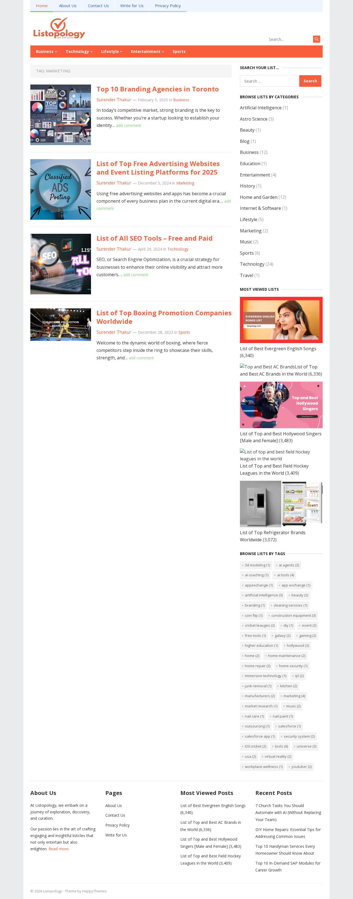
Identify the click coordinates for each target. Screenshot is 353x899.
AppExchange (259, 585)
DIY (288, 625)
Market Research (261, 706)
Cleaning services (290, 605)
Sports (179, 51)
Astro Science (254, 119)
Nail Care (254, 716)
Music (246, 242)
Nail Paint (283, 716)
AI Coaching (256, 574)
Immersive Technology (265, 675)
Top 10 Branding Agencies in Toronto (158, 88)
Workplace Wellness (264, 766)
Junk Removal (258, 685)
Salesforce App (260, 736)
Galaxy (282, 635)
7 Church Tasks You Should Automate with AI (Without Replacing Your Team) (288, 812)
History (247, 186)
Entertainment (146, 51)
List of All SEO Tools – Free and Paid (155, 238)
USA (250, 756)
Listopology (52, 891)
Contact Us (98, 5)
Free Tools (255, 635)
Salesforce (289, 726)
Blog (245, 141)
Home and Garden (258, 197)
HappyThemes (94, 891)
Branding (255, 605)
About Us (68, 5)
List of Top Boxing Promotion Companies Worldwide (164, 317)
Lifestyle (110, 51)
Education (250, 164)
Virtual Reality (278, 756)
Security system (299, 736)
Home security (293, 665)
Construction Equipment (293, 615)
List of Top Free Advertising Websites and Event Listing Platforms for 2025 (158, 167)
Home (42, 5)
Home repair (257, 665)
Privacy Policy (168, 5)
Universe (306, 746)
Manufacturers (260, 695)
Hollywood (298, 645)
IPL (299, 675)
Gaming (307, 635)
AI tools (285, 574)
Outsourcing (257, 726)
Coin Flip (254, 615)
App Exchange (296, 585)
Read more (58, 848)
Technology (77, 51)
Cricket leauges (260, 625)
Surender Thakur (114, 100)
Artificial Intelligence (261, 108)
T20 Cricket (255, 746)
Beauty (247, 130)
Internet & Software (260, 208)
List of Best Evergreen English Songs (278, 349)
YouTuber (302, 766)
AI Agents (289, 565)
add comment (128, 125)
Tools (281, 746)
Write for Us (132, 5)
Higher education (261, 645)
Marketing (185, 183)
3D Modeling (257, 565)
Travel (246, 275)
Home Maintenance (286, 655)
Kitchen (288, 685)
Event (309, 625)
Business (45, 51)
